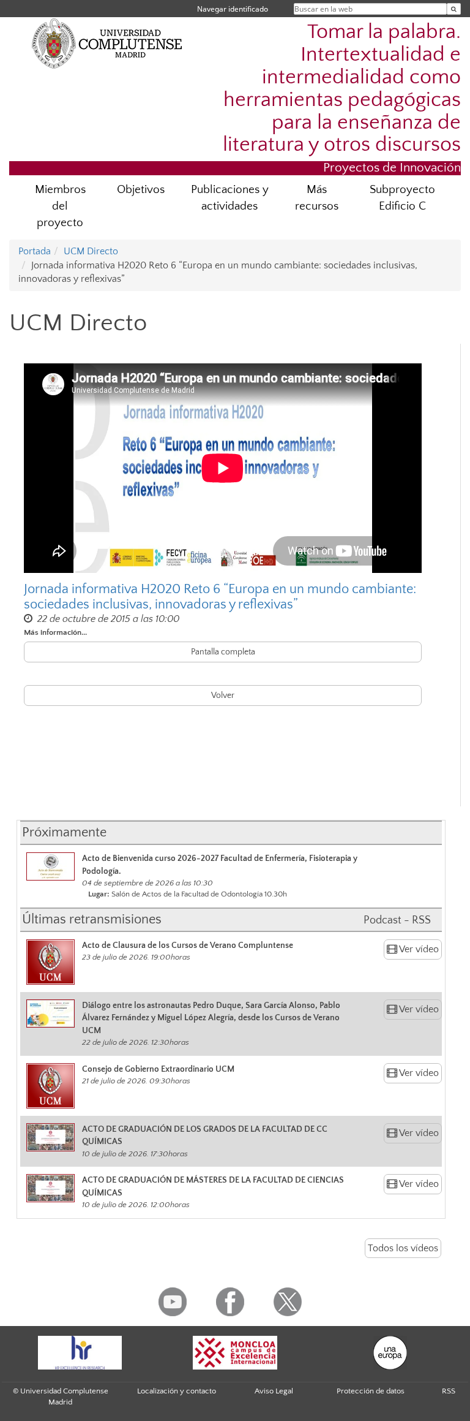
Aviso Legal (274, 1391)
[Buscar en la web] (454, 9)
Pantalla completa (223, 652)
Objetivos (141, 189)
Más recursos (316, 198)
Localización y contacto (176, 1391)
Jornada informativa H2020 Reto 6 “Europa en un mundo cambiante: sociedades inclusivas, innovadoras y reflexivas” (220, 597)
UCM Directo (91, 251)
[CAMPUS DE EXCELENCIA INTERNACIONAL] (235, 1353)
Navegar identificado (232, 9)
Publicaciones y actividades (230, 198)
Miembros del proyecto (60, 206)
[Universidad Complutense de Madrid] (107, 42)
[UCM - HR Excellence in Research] (79, 1353)
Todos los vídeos (403, 1248)
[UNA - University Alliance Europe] (390, 1353)
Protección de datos (371, 1391)
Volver (222, 695)
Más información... (55, 632)
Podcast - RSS (397, 920)
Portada (34, 251)
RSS (448, 1391)
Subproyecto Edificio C (402, 198)
